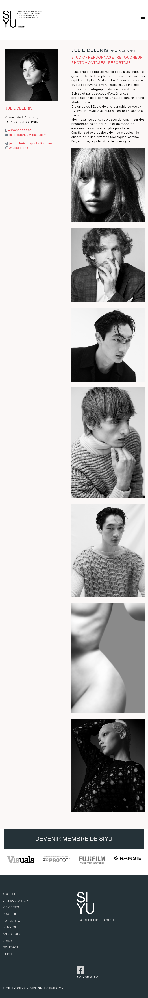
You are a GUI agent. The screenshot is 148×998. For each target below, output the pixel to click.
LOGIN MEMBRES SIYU (95, 920)
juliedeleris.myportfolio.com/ (30, 143)
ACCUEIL (10, 894)
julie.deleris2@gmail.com (27, 135)
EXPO (7, 954)
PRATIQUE (11, 914)
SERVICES (11, 927)
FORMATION (13, 920)
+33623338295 (19, 130)
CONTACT (11, 947)
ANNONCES (12, 934)
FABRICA (56, 988)
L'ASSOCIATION (16, 900)
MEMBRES (11, 907)
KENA (21, 988)
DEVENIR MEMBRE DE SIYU (74, 839)
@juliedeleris (18, 148)
